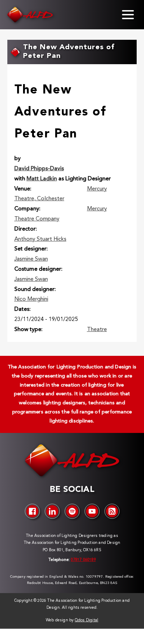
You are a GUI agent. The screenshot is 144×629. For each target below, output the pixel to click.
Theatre (97, 329)
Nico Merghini (31, 299)
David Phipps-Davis (39, 169)
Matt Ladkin (42, 179)
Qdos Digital (86, 620)
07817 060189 (83, 560)
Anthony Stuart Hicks (40, 239)
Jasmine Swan (31, 259)
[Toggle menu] (128, 14)
